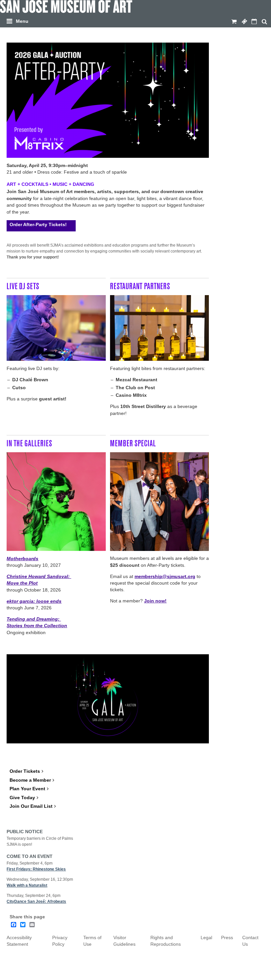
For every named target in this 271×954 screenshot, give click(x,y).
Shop (234, 21)
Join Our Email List (31, 806)
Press (227, 937)
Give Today (22, 797)
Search (264, 21)
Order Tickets (25, 771)
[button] (137, 20)
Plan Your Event (27, 788)
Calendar (254, 21)
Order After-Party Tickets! (38, 224)
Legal (206, 937)
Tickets (244, 21)
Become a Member (30, 780)
